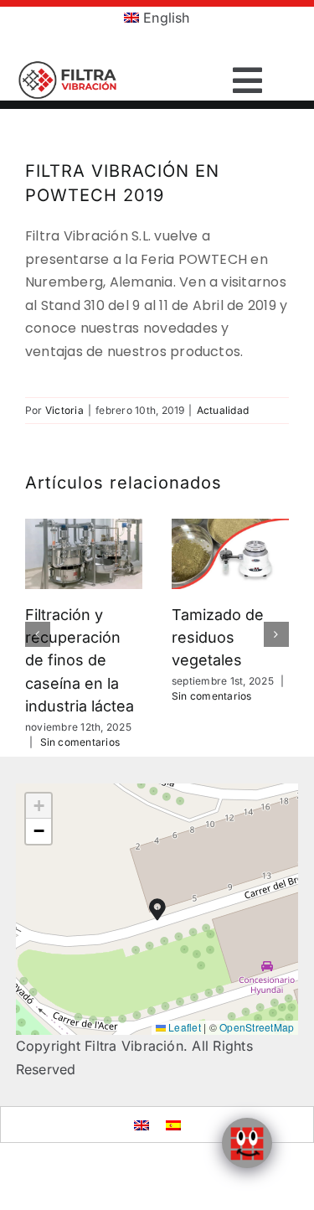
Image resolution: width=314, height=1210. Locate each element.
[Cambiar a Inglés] (141, 1124)
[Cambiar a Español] (173, 1124)
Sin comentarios (80, 742)
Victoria (64, 410)
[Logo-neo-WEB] (69, 67)
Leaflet (183, 1027)
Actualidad (223, 410)
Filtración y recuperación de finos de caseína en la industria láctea (79, 660)
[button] (37, 634)
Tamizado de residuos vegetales (218, 638)
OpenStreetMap (256, 1027)
